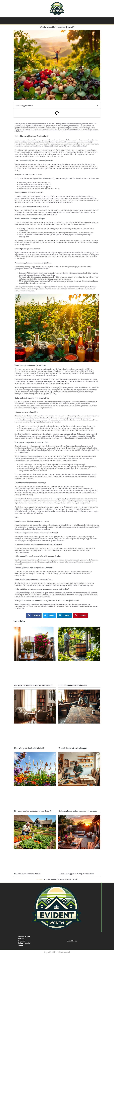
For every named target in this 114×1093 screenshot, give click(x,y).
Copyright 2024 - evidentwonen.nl (57, 952)
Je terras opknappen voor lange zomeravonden (76, 874)
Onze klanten (72, 941)
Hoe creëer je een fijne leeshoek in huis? (29, 748)
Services (21, 939)
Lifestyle (39, 879)
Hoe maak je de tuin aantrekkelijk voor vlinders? (32, 811)
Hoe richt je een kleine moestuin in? (27, 874)
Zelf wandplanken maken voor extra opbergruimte (78, 811)
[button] (57, 20)
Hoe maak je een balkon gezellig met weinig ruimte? (33, 685)
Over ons (21, 941)
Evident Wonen (24, 936)
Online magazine (24, 943)
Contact (21, 945)
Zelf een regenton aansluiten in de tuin (73, 685)
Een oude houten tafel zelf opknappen (73, 748)
